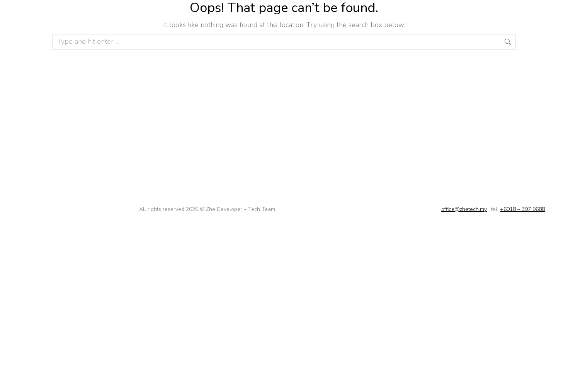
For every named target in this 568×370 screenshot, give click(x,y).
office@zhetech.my (464, 209)
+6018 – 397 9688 (522, 209)
